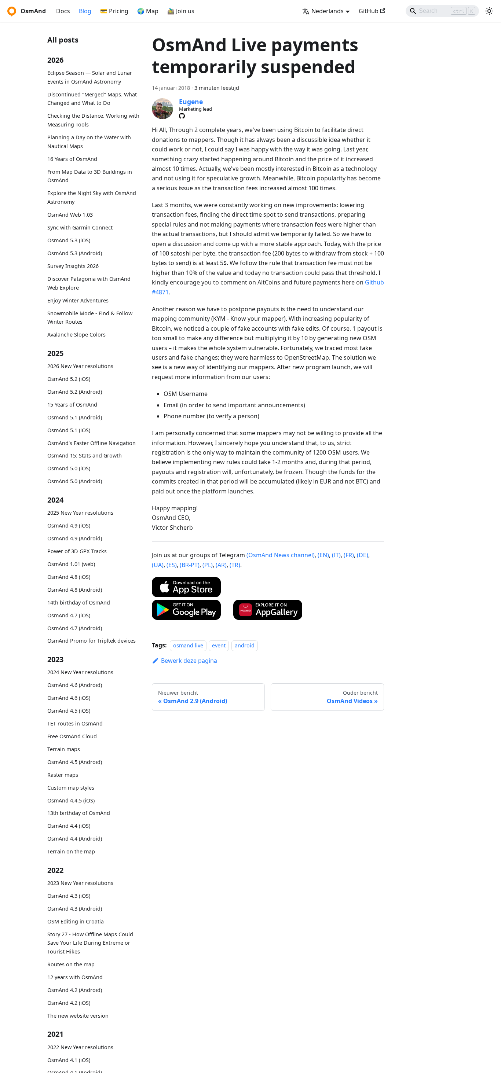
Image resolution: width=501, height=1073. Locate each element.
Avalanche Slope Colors (76, 334)
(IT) (336, 555)
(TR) (235, 565)
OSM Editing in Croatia (75, 921)
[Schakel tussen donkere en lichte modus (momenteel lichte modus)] (489, 11)
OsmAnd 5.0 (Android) (74, 481)
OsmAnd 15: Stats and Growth (84, 455)
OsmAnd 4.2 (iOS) (68, 1002)
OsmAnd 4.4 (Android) (74, 838)
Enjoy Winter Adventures (78, 300)
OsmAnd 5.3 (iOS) (68, 240)
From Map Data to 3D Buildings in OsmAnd (89, 176)
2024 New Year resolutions (80, 672)
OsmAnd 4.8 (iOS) (68, 576)
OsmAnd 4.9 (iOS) (68, 525)
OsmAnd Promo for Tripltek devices (91, 640)
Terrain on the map (71, 851)
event (219, 645)
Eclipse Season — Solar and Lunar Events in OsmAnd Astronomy (89, 77)
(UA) (158, 565)
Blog (85, 11)
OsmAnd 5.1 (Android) (74, 417)
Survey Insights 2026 (73, 265)
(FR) (349, 555)
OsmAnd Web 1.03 (70, 214)
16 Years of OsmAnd (72, 158)
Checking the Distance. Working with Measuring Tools (93, 120)
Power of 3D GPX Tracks (77, 551)
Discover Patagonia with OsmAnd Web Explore (89, 283)
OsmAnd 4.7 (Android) (74, 627)
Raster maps (62, 774)
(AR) (221, 565)
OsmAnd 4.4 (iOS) (68, 825)
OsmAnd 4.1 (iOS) (68, 1059)
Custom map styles (70, 787)
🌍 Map (147, 11)
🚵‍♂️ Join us (180, 11)
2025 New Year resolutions (80, 512)
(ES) (172, 565)
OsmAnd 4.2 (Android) (74, 989)
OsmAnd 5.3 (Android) (74, 253)
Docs (63, 11)
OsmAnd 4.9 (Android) (74, 538)
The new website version (78, 1015)
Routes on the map (71, 964)
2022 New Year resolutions (80, 1047)
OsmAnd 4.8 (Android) (74, 589)
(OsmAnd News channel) (280, 555)
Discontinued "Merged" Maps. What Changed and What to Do (92, 99)
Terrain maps (63, 749)
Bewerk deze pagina (189, 661)
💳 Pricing (114, 11)
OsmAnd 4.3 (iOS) (68, 895)
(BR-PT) (190, 565)
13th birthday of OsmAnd (78, 812)
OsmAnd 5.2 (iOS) (68, 378)
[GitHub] (182, 116)
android (245, 645)
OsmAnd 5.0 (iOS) (68, 468)
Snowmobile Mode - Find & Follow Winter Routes (89, 317)
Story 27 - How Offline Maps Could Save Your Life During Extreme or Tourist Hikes (90, 943)
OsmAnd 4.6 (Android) (74, 684)
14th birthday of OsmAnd (78, 602)
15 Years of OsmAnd (72, 404)
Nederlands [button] (327, 11)
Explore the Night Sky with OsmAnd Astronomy (91, 197)
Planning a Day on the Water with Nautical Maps (89, 142)
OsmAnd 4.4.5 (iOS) (71, 800)
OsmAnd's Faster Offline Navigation (91, 442)
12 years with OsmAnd (75, 977)
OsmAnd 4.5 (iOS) (68, 710)
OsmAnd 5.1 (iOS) (68, 430)
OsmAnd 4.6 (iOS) (68, 697)
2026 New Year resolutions (80, 366)
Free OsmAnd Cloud (72, 736)
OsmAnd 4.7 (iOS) (68, 615)
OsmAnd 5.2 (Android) (74, 391)
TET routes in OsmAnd (75, 723)
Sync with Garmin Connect (80, 227)
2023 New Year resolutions (80, 882)
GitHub (369, 11)
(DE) (362, 555)
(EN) (323, 555)
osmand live (188, 645)
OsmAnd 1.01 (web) (71, 564)
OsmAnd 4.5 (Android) (74, 761)
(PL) (207, 565)
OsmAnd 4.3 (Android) (74, 908)
